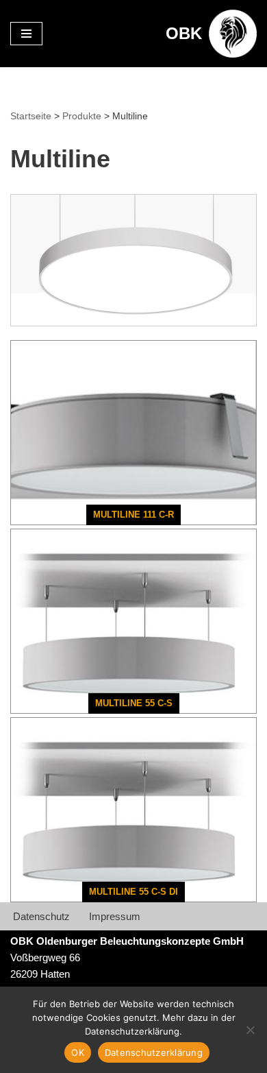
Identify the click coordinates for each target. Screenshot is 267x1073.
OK (77, 1052)
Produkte (81, 115)
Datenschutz (41, 916)
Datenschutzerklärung (154, 1052)
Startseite (30, 115)
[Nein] (250, 1030)
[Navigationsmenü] (26, 33)
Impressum (114, 916)
